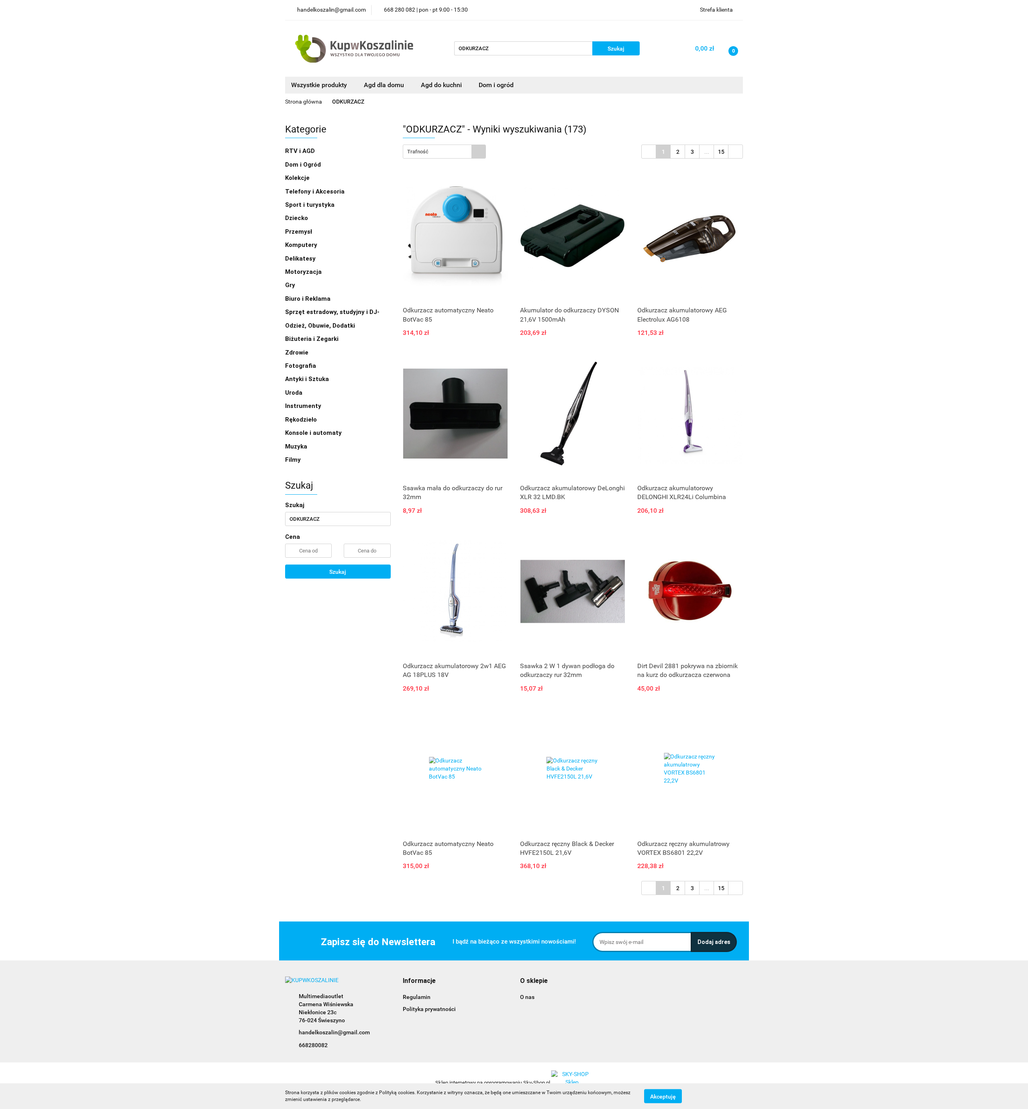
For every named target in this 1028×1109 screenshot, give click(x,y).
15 (721, 152)
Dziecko (297, 218)
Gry (291, 285)
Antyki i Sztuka (307, 379)
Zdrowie (297, 352)
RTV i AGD (300, 151)
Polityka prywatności (429, 1009)
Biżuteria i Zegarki (312, 338)
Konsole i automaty (314, 432)
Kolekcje (298, 177)
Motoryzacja (304, 271)
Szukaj (337, 572)
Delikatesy (301, 258)
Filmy (293, 459)
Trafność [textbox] (417, 152)
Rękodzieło (301, 419)
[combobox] (444, 152)
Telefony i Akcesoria (315, 191)
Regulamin (416, 997)
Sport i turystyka (310, 204)
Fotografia (301, 365)
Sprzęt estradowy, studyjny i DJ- (333, 312)
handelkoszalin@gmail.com (334, 1032)
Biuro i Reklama (308, 298)
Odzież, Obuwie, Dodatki (321, 325)
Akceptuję (663, 1096)
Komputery (302, 245)
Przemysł (299, 231)
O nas (527, 997)
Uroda (294, 392)
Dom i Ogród (303, 164)
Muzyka (297, 446)
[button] (419, 981)
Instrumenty (304, 406)
